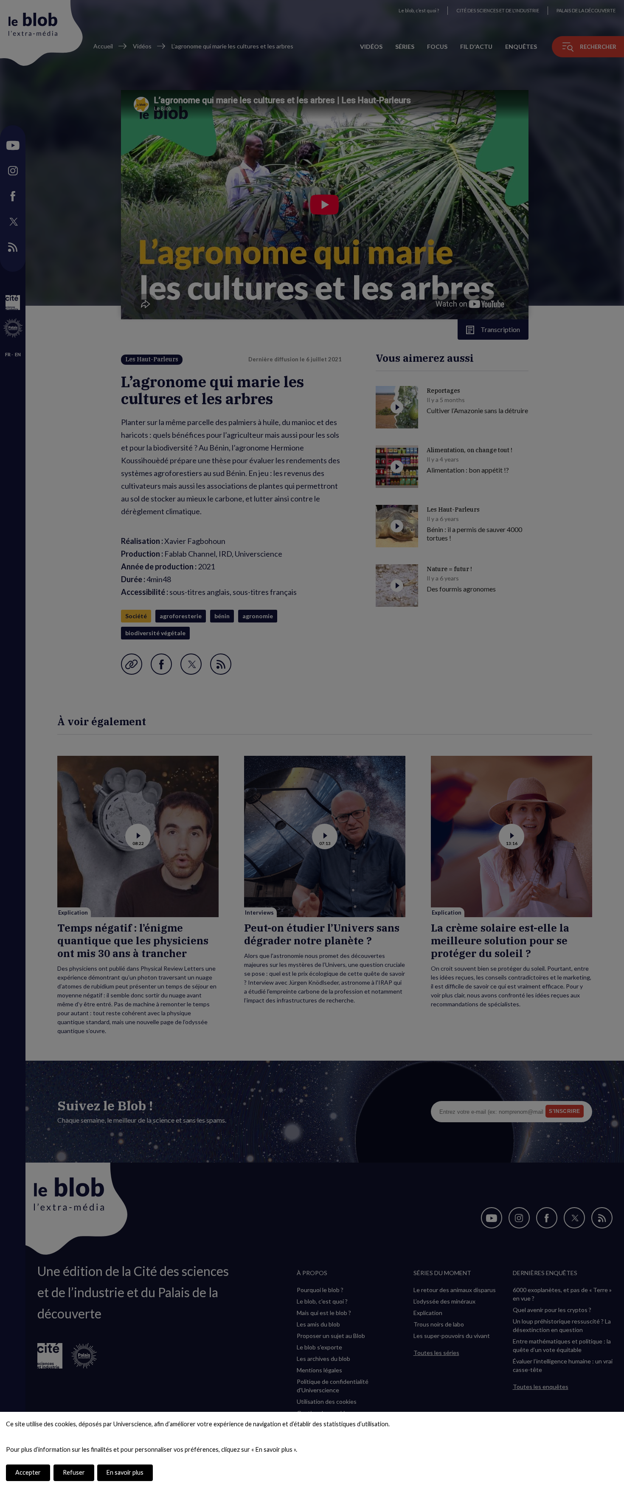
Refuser (74, 1472)
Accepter (28, 1472)
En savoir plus (125, 1472)
